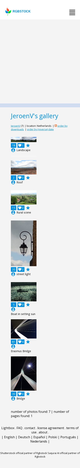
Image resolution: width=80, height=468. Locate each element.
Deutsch (24, 437)
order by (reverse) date (40, 129)
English (9, 437)
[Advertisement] (40, 61)
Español (39, 437)
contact (29, 428)
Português (68, 437)
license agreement (50, 428)
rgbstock (22, 11)
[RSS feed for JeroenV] (56, 126)
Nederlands (38, 441)
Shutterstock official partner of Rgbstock (23, 453)
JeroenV (15, 126)
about (43, 432)
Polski (52, 437)
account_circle (13, 150)
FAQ (19, 428)
